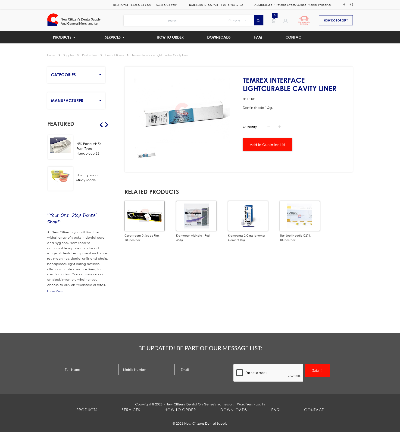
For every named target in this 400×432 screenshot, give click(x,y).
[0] (274, 20)
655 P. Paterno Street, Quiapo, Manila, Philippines (299, 5)
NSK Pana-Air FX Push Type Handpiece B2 (88, 148)
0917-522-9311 (210, 5)
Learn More (55, 291)
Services (131, 409)
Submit (317, 370)
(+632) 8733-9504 (166, 5)
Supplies (68, 55)
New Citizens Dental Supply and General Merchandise (85, 19)
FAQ (275, 409)
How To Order (180, 409)
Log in (260, 404)
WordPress (245, 404)
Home (51, 55)
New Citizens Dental (181, 404)
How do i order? (336, 20)
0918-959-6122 (233, 5)
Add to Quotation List (267, 144)
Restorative (89, 55)
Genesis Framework (219, 404)
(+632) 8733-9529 (139, 5)
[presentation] (268, 373)
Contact (314, 409)
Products (86, 409)
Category (234, 20)
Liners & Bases (114, 55)
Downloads (233, 409)
